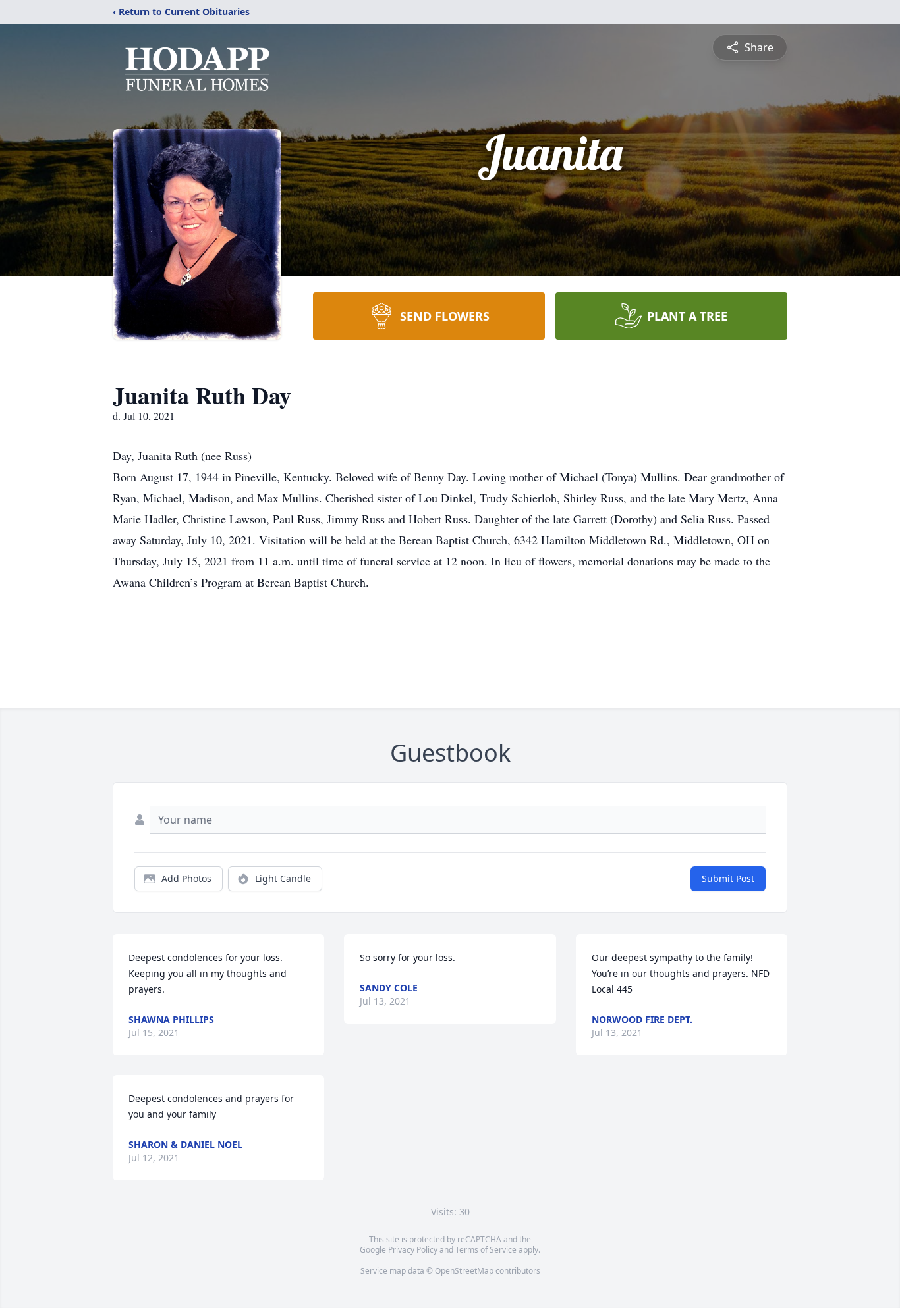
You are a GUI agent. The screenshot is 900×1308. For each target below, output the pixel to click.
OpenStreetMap (464, 1270)
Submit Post (728, 878)
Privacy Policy (412, 1249)
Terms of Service (486, 1249)
